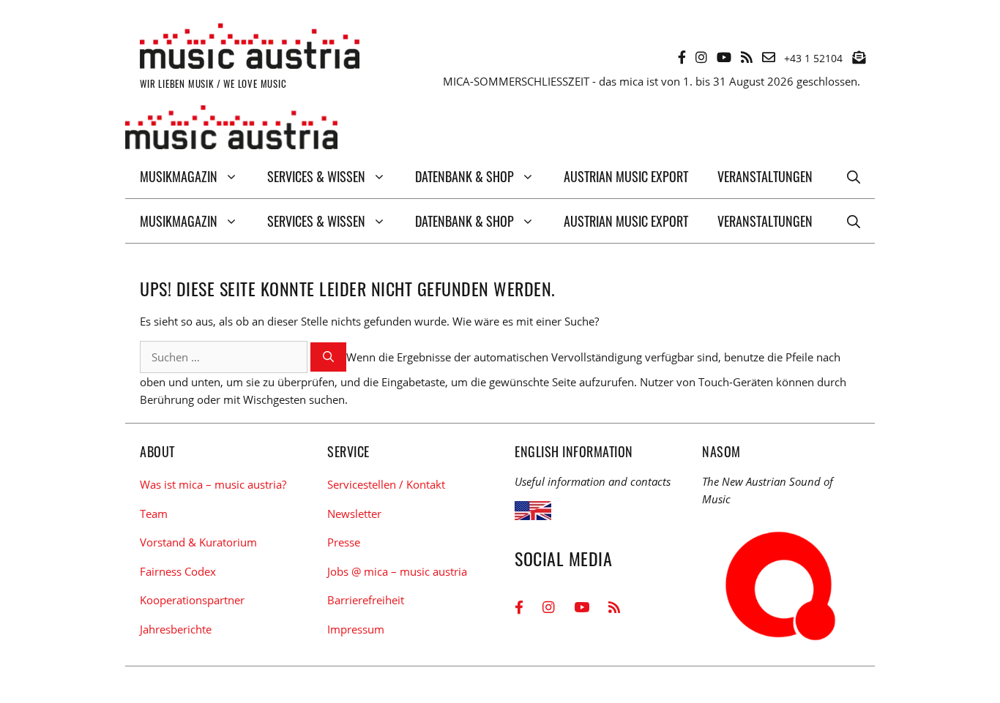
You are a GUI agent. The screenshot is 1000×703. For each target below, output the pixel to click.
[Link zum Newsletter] (858, 57)
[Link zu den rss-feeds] (747, 57)
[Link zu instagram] (701, 57)
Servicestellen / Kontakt (386, 484)
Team (154, 513)
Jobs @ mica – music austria (397, 571)
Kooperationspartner (192, 600)
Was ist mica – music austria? (213, 484)
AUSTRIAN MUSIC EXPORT (626, 176)
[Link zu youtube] (724, 57)
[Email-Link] (768, 57)
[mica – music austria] (231, 129)
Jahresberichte (176, 629)
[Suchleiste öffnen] (853, 176)
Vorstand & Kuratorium (198, 542)
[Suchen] (328, 357)
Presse (343, 542)
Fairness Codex (178, 571)
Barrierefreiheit (365, 600)
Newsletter (354, 513)
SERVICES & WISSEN (316, 176)
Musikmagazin (178, 176)
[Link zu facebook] (682, 57)
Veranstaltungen (765, 176)
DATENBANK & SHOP (464, 176)
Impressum (355, 629)
